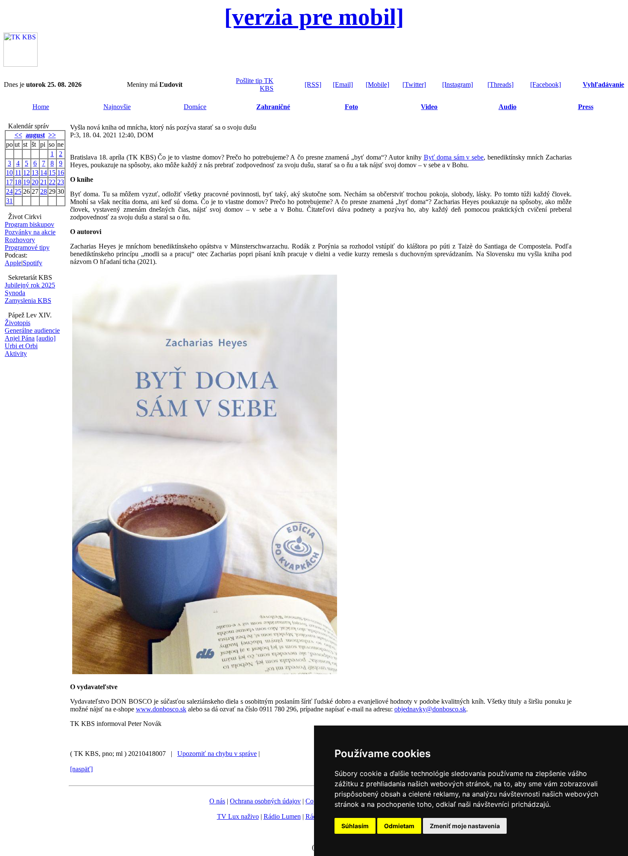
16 (60, 172)
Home (40, 106)
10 (9, 172)
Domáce (195, 106)
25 (18, 191)
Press (585, 106)
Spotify (32, 263)
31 (9, 200)
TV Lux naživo (238, 816)
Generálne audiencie (32, 330)
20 (35, 182)
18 (18, 182)
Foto (351, 106)
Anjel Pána (20, 338)
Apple (13, 263)
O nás (217, 801)
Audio (507, 106)
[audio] (46, 338)
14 (43, 172)
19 (26, 182)
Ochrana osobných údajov (265, 801)
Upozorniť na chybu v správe (217, 753)
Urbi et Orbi (21, 346)
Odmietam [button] (399, 825)
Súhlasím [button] (355, 825)
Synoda (15, 292)
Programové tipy (27, 247)
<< (18, 135)
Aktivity (16, 353)
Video (429, 106)
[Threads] (500, 84)
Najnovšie (117, 106)
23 (60, 182)
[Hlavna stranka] (20, 64)
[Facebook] (545, 84)
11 (18, 172)
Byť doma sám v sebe (454, 157)
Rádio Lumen (282, 816)
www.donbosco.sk (161, 709)
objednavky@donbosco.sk (430, 709)
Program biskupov (29, 224)
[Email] (343, 84)
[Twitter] (414, 84)
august (35, 135)
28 (43, 191)
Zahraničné (273, 106)
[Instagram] (457, 84)
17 (9, 182)
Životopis (17, 322)
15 (52, 172)
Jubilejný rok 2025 (30, 285)
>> (52, 135)
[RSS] (313, 84)
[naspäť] (81, 769)
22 (52, 182)
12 (26, 172)
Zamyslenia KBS (28, 300)
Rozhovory (20, 239)
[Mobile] (377, 84)
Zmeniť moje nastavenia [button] (465, 825)
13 (35, 172)
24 (9, 191)
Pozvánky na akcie (30, 232)
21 (43, 182)
